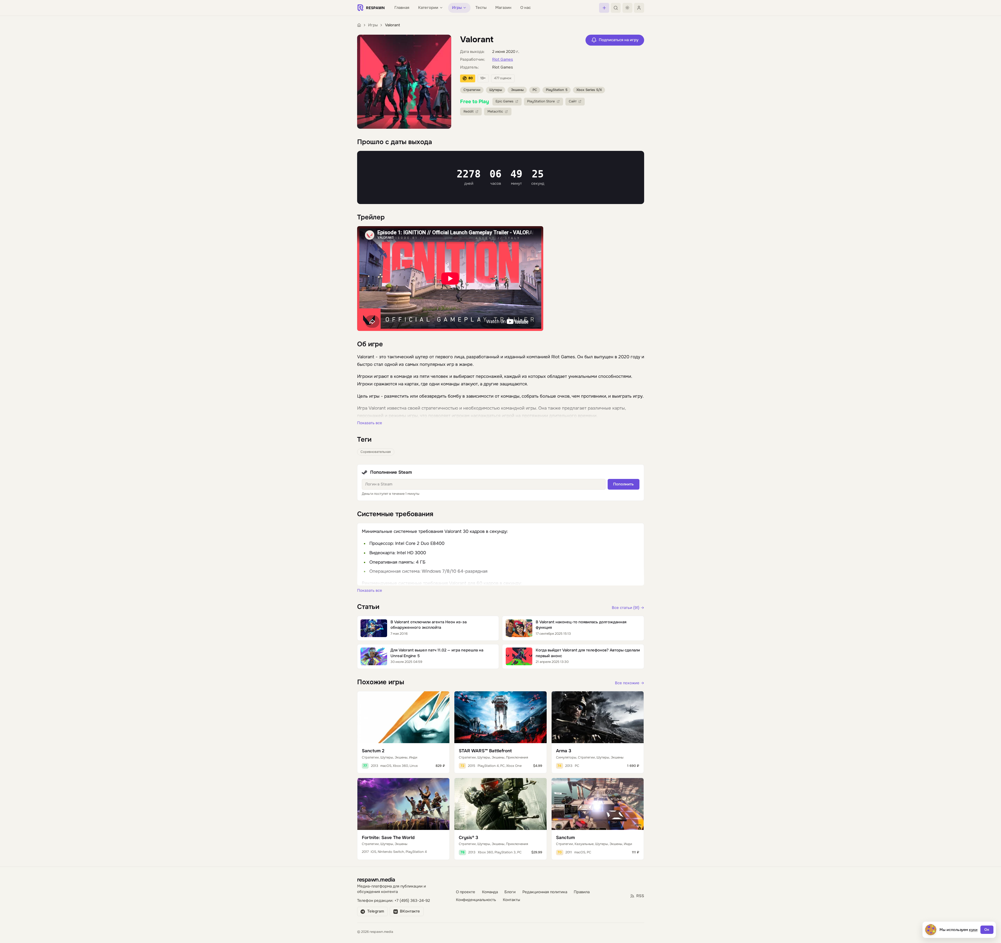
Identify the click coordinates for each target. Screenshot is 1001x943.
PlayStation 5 (556, 90)
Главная (401, 7)
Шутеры (495, 90)
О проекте (465, 892)
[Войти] (639, 8)
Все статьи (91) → (628, 607)
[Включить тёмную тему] (627, 8)
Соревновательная (376, 452)
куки (973, 929)
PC (535, 90)
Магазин (503, 7)
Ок (986, 929)
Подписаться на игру (618, 40)
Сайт (573, 101)
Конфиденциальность (476, 899)
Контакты (511, 899)
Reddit (468, 111)
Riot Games (502, 59)
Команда (490, 892)
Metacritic (495, 111)
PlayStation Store (541, 101)
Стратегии (471, 90)
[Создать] (604, 8)
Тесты (480, 7)
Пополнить (623, 484)
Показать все (369, 423)
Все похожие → (629, 683)
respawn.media (376, 879)
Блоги (510, 892)
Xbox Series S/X (589, 90)
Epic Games (504, 101)
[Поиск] (616, 8)
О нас (525, 7)
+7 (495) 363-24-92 (412, 900)
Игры (373, 25)
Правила (582, 892)
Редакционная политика (544, 892)
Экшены (517, 90)
